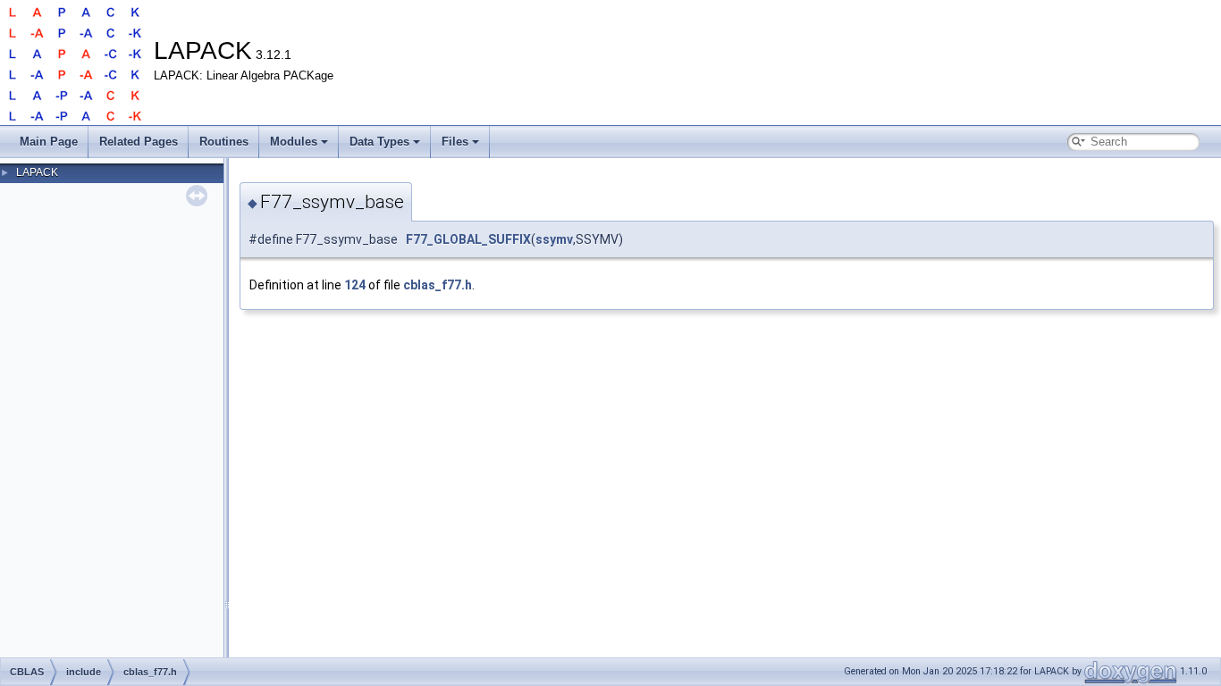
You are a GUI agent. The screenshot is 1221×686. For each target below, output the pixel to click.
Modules (293, 141)
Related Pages (138, 141)
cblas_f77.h (437, 285)
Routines (223, 141)
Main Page (49, 141)
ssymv (554, 239)
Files (455, 141)
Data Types (379, 141)
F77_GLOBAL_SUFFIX (468, 239)
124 (355, 285)
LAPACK (37, 172)
